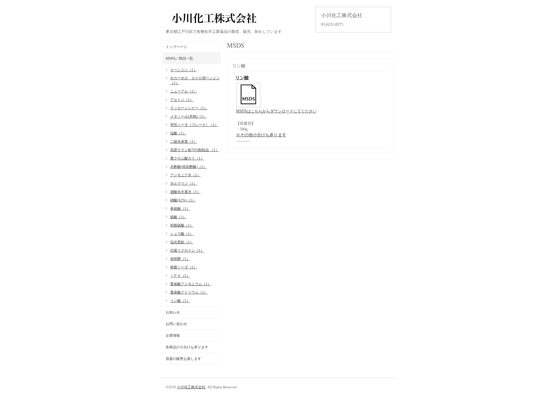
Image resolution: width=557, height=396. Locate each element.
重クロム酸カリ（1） (187, 158)
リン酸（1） (180, 301)
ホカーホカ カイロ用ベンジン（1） (195, 80)
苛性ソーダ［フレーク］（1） (194, 125)
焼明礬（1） (180, 259)
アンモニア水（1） (185, 175)
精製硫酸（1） (181, 225)
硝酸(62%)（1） (183, 200)
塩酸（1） (178, 133)
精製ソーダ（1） (183, 267)
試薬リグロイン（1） (187, 250)
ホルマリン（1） (183, 183)
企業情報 (173, 335)
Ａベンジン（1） (183, 70)
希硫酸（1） (180, 208)
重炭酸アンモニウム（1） (190, 284)
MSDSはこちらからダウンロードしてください (276, 111)
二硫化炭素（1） (183, 141)
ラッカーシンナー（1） (189, 108)
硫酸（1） (178, 217)
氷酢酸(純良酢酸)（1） (188, 167)
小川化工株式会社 (191, 387)
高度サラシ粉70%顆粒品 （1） (194, 150)
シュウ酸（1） (181, 234)
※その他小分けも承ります (261, 134)
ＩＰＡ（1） (180, 275)
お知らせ (173, 312)
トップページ (176, 47)
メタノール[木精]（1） (188, 116)
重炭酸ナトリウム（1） (189, 292)
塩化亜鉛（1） (181, 242)
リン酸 (242, 77)
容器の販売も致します (183, 359)
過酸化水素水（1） (185, 192)
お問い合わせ (176, 324)
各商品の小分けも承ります (187, 347)
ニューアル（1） (183, 91)
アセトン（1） (181, 99)
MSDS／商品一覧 (179, 58)
